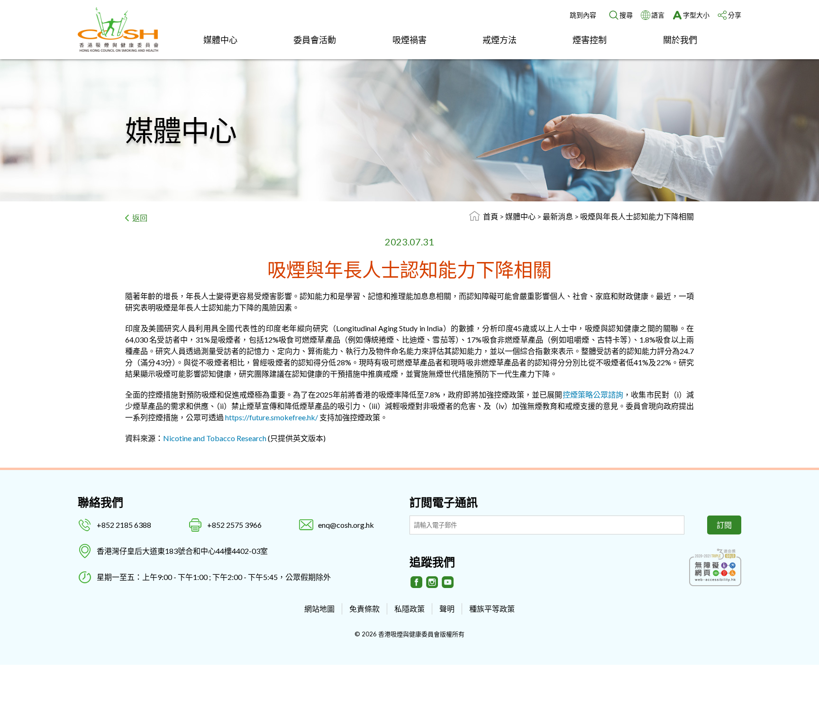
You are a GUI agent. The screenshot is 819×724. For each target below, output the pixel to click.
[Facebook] (417, 582)
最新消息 (558, 216)
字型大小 (696, 15)
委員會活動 (314, 40)
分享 (734, 15)
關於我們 (680, 40)
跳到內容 (583, 15)
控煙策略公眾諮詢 (593, 394)
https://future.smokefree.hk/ (271, 417)
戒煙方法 (499, 40)
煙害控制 (590, 40)
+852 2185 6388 (124, 524)
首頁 (490, 216)
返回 (139, 217)
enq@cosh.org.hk (346, 524)
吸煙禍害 (409, 40)
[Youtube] (448, 582)
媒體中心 (220, 40)
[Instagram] (432, 582)
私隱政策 (409, 608)
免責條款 (364, 608)
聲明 (447, 608)
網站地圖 (319, 608)
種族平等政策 (492, 608)
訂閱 (724, 524)
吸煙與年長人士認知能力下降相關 (637, 216)
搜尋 (626, 15)
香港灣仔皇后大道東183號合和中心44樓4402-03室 (182, 550)
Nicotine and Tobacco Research (214, 438)
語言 (657, 15)
